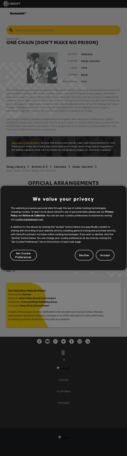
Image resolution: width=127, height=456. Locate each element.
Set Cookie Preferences (23, 255)
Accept (105, 255)
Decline (84, 255)
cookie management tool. (29, 219)
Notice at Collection (34, 215)
